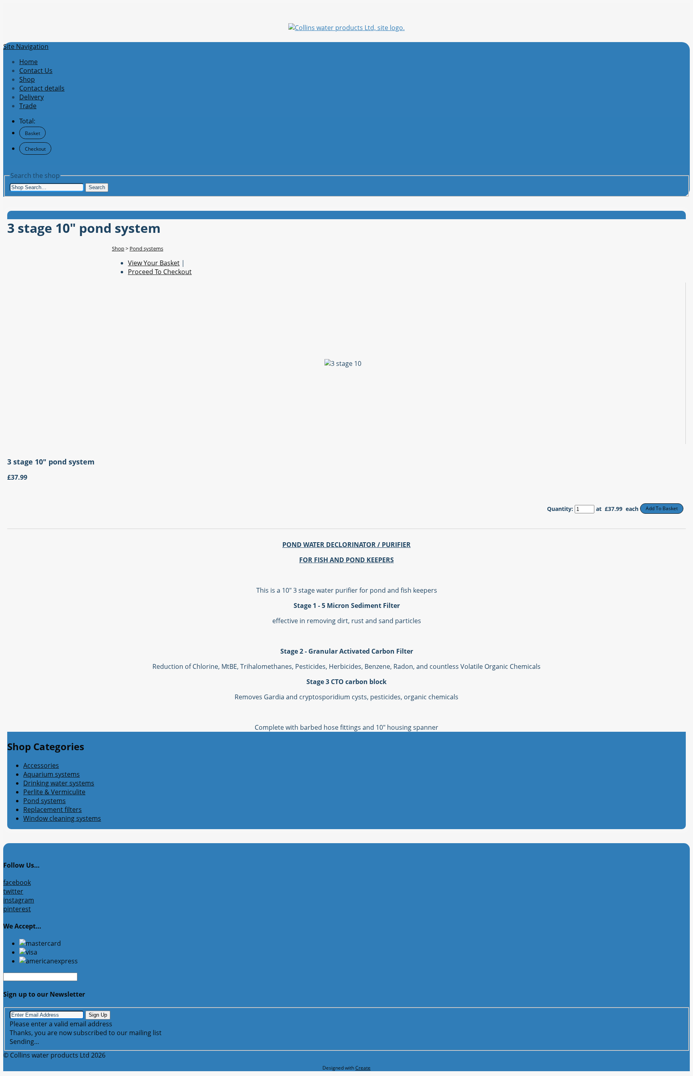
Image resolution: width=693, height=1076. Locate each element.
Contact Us (36, 70)
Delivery (31, 97)
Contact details (42, 88)
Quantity (559, 509)
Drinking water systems (58, 783)
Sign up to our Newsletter (44, 994)
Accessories (41, 765)
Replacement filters (52, 809)
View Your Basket (154, 262)
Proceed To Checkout (160, 271)
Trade (27, 105)
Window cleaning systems (62, 818)
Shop (27, 79)
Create (363, 1067)
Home (28, 61)
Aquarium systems (51, 774)
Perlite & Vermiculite (54, 791)
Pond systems (146, 248)
